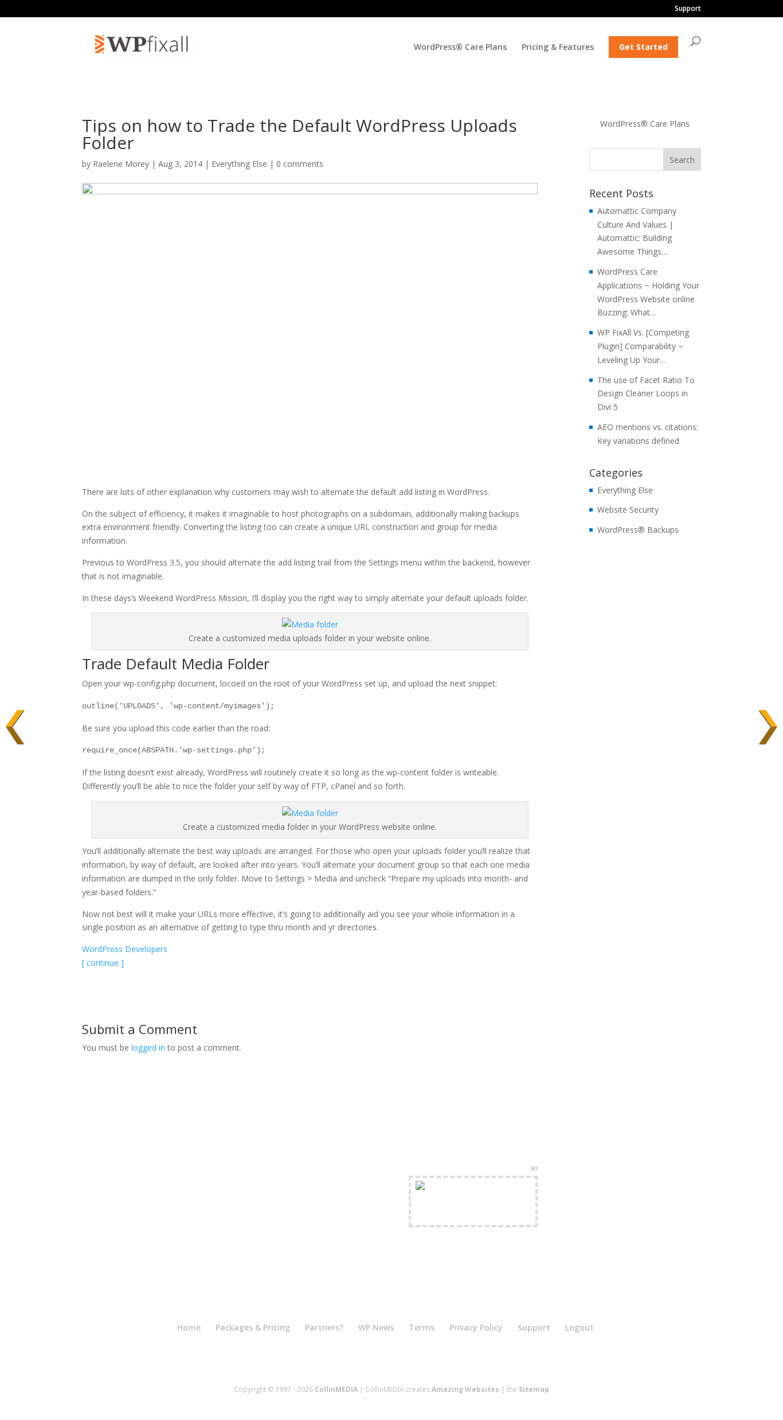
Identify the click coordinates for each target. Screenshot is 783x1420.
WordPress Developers (124, 948)
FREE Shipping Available (473, 1215)
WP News (376, 1327)
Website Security (628, 509)
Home (189, 1327)
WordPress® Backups (638, 529)
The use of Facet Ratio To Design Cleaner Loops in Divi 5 (646, 393)
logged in (148, 1047)
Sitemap (534, 1389)
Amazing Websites (465, 1389)
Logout (579, 1327)
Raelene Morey (121, 163)
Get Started (643, 46)
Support (688, 9)
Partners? (324, 1327)
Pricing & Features (558, 47)
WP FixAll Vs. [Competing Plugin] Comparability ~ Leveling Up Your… (643, 346)
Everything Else (239, 163)
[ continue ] (103, 962)
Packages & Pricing (253, 1327)
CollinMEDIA (336, 1389)
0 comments (299, 163)
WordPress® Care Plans (460, 47)
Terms (421, 1327)
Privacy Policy (476, 1327)
